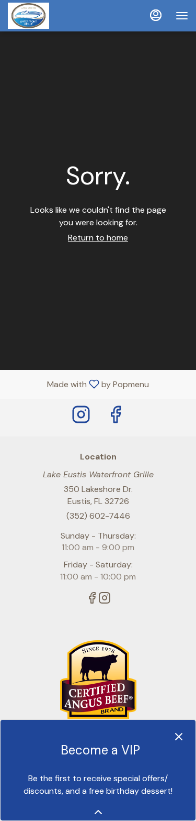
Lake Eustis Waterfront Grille (98, 679)
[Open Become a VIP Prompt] (98, 812)
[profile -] (155, 15)
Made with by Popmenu (78, 384)
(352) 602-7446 (98, 515)
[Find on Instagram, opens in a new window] (81, 417)
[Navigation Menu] (181, 16)
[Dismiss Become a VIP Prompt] (178, 736)
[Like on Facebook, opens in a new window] (115, 417)
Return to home (98, 237)
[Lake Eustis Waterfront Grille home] (55, 16)
